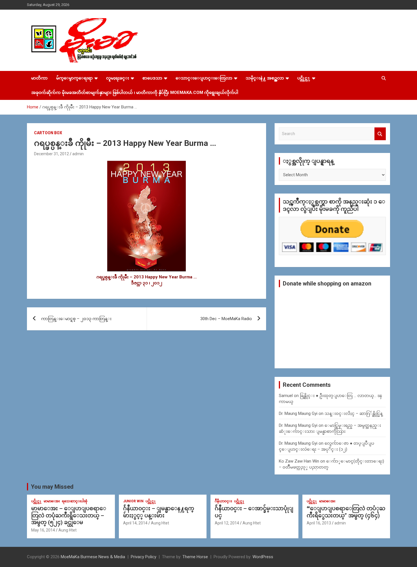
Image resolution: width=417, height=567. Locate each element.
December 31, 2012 (51, 154)
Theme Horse (195, 556)
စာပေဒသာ (152, 78)
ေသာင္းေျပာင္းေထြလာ (204, 78)
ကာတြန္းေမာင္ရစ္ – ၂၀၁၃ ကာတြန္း (76, 318)
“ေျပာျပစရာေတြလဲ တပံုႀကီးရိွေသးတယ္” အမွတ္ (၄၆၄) (346, 512)
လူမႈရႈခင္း (117, 78)
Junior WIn (133, 501)
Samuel (286, 395)
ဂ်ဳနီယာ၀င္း (223, 501)
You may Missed (52, 486)
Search (380, 133)
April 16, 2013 (319, 523)
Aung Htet (67, 530)
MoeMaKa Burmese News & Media (93, 556)
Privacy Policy (143, 556)
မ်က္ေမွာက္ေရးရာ (74, 78)
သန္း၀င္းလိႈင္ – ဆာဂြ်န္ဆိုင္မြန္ (354, 413)
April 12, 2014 (227, 523)
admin (78, 154)
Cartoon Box (48, 133)
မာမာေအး (52, 501)
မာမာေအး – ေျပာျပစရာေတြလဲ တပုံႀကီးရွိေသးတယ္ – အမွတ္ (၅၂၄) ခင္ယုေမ (68, 515)
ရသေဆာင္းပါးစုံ (74, 501)
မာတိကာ (39, 78)
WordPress (262, 556)
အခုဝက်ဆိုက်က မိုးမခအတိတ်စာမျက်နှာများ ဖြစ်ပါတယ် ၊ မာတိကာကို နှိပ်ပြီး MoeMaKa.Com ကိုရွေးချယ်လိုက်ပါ (134, 92)
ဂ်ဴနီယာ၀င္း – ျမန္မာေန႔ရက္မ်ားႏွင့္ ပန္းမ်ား (158, 512)
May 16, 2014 (43, 530)
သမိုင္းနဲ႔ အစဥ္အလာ (265, 78)
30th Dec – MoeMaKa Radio (226, 318)
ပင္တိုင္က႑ (303, 78)
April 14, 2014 (135, 523)
